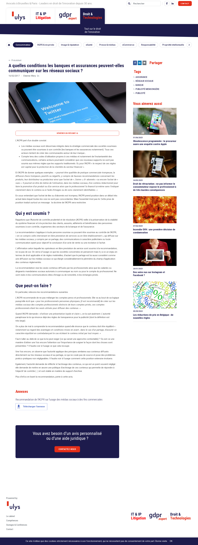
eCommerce (128, 45)
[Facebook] (166, 3)
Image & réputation (70, 45)
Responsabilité (148, 45)
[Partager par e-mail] (144, 63)
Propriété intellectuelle (173, 45)
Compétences (12, 520)
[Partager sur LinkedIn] (140, 63)
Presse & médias (107, 45)
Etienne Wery (29, 76)
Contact (185, 3)
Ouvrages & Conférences (16, 525)
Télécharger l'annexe (30, 406)
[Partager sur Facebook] (135, 63)
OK (171, 541)
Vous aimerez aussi (147, 103)
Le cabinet (10, 516)
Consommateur (23, 45)
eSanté (89, 45)
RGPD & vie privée (45, 45)
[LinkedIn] (172, 3)
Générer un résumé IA (67, 133)
